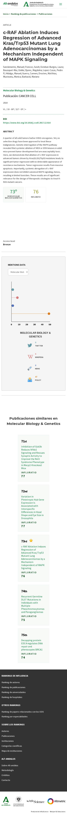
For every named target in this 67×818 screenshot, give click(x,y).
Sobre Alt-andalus (10, 765)
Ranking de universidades (14, 692)
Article (7, 25)
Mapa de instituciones (12, 750)
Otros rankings (11, 705)
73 (12, 191)
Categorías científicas (12, 746)
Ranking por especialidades (15, 716)
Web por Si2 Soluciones (57, 811)
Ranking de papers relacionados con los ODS (23, 711)
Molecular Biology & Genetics (19, 90)
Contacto (6, 780)
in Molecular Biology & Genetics (13, 197)
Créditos (6, 775)
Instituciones (8, 741)
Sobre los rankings (13, 724)
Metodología (8, 770)
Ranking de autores (11, 682)
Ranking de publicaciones (13, 687)
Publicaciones (8, 736)
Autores (5, 731)
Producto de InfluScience (39, 811)
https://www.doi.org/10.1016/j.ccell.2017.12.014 (26, 122)
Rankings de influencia (15, 675)
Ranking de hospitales (12, 697)
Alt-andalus (8, 759)
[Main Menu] (60, 4)
